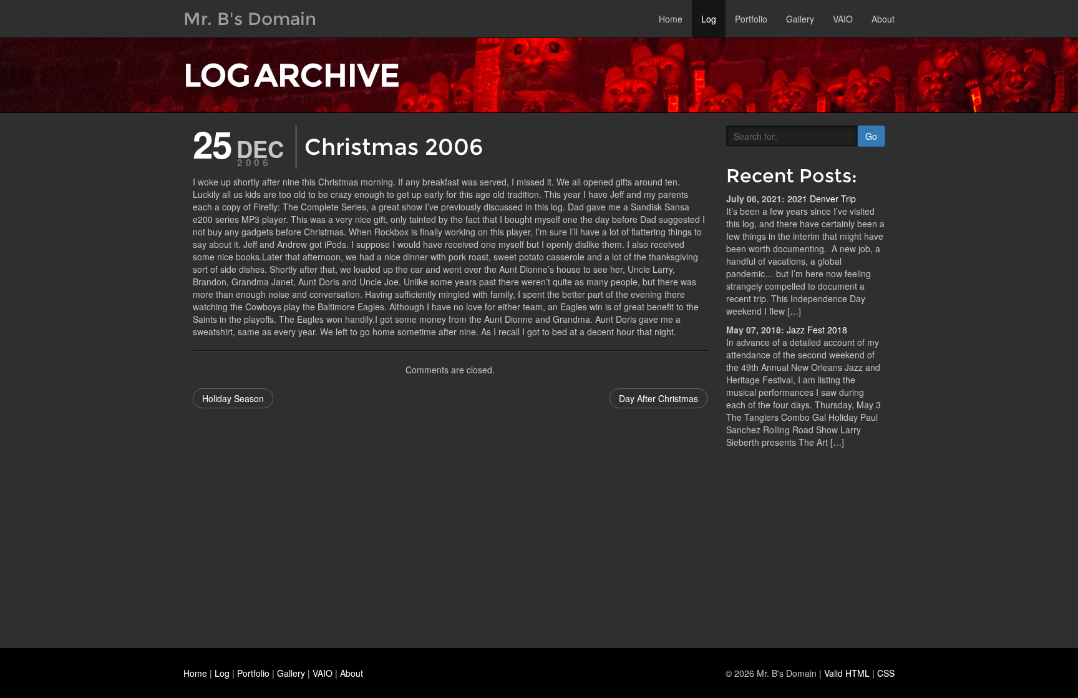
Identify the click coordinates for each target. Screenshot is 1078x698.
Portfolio (751, 18)
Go (871, 136)
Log (708, 18)
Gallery (800, 18)
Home (670, 18)
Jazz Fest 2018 (817, 329)
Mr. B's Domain (249, 18)
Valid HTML (847, 673)
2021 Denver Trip (821, 198)
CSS (886, 673)
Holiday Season (233, 398)
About (883, 18)
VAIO (843, 18)
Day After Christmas (658, 398)
